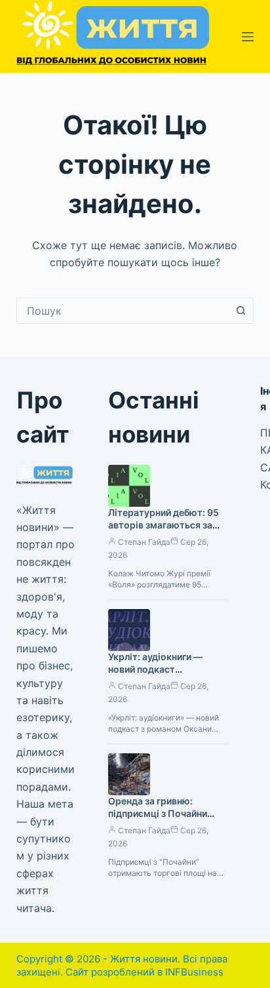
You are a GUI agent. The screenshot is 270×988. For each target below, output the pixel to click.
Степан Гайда (144, 542)
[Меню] (248, 37)
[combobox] (123, 311)
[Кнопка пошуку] (240, 310)
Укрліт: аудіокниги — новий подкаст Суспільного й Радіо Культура (155, 675)
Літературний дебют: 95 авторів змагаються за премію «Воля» (163, 525)
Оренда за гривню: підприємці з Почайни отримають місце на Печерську (157, 819)
